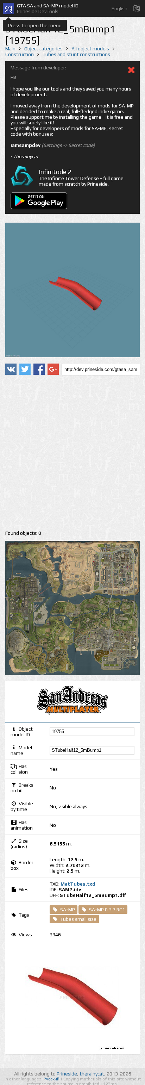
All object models (90, 48)
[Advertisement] (72, 452)
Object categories (43, 48)
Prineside (67, 1074)
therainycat (92, 1074)
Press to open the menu (35, 25)
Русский (52, 1079)
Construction (19, 54)
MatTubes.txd (78, 884)
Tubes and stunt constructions (76, 54)
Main (10, 48)
